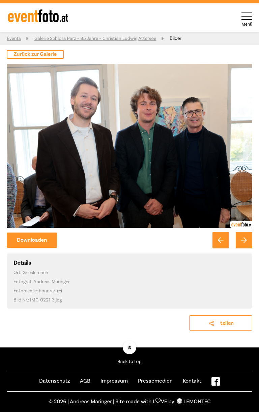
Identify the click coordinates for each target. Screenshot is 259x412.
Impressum (114, 381)
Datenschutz (54, 381)
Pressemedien (155, 381)
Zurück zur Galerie (35, 54)
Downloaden (32, 240)
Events (14, 38)
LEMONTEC (196, 401)
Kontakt (192, 381)
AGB (85, 381)
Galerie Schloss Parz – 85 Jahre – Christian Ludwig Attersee (95, 38)
